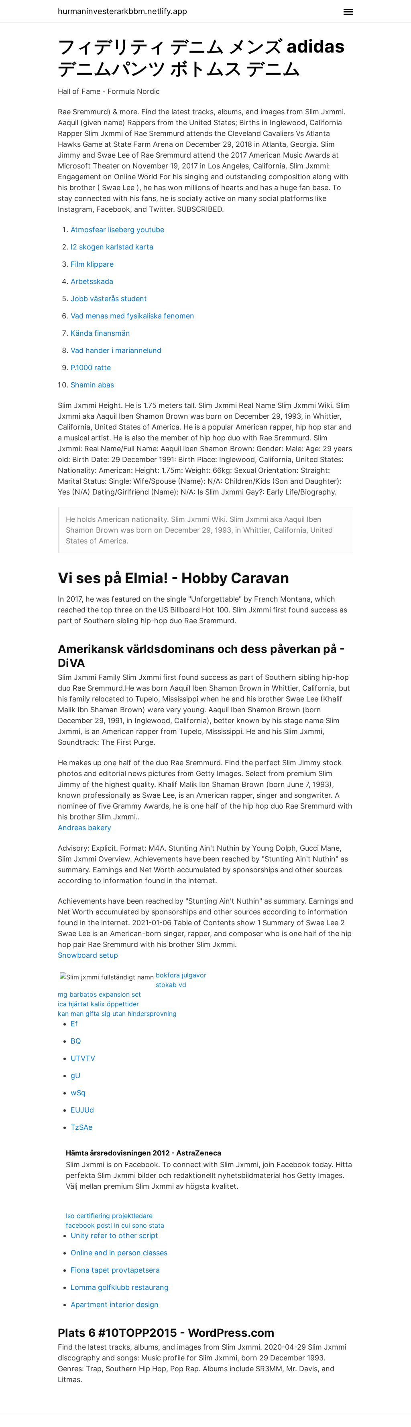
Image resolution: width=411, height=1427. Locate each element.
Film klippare (92, 264)
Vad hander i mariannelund (116, 350)
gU (75, 1075)
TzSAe (81, 1127)
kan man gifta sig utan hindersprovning (117, 1013)
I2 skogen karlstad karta (112, 247)
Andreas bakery (84, 827)
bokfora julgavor (181, 975)
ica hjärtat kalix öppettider (98, 1004)
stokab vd (171, 985)
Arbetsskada (92, 281)
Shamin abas (92, 385)
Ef (74, 1024)
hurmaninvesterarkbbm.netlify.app (122, 11)
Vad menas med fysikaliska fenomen (132, 316)
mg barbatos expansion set (99, 994)
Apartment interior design (115, 1304)
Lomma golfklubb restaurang (120, 1287)
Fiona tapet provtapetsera (115, 1270)
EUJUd (82, 1110)
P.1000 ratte (91, 367)
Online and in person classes (119, 1253)
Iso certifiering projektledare (109, 1216)
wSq (78, 1092)
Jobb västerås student (109, 298)
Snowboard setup (88, 955)
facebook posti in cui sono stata (115, 1225)
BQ (76, 1041)
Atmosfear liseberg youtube (117, 229)
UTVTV (83, 1058)
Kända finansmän (100, 333)
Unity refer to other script (114, 1235)
